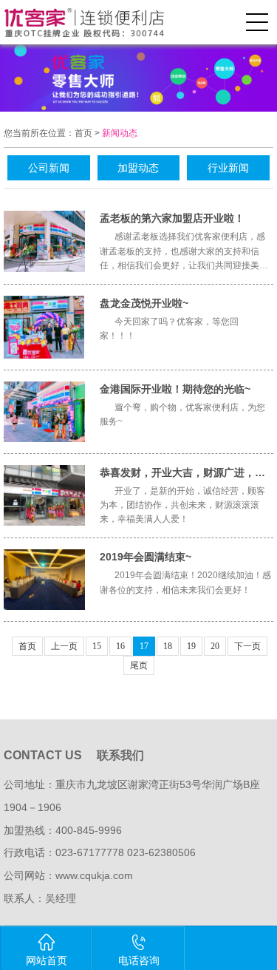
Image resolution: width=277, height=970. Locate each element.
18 (167, 646)
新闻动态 (119, 133)
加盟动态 (138, 168)
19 (191, 646)
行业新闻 (228, 168)
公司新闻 (48, 168)
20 (215, 646)
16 (120, 646)
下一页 (247, 646)
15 (96, 646)
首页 (83, 133)
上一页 (64, 646)
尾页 (139, 665)
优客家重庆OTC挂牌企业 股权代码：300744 (98, 22)
